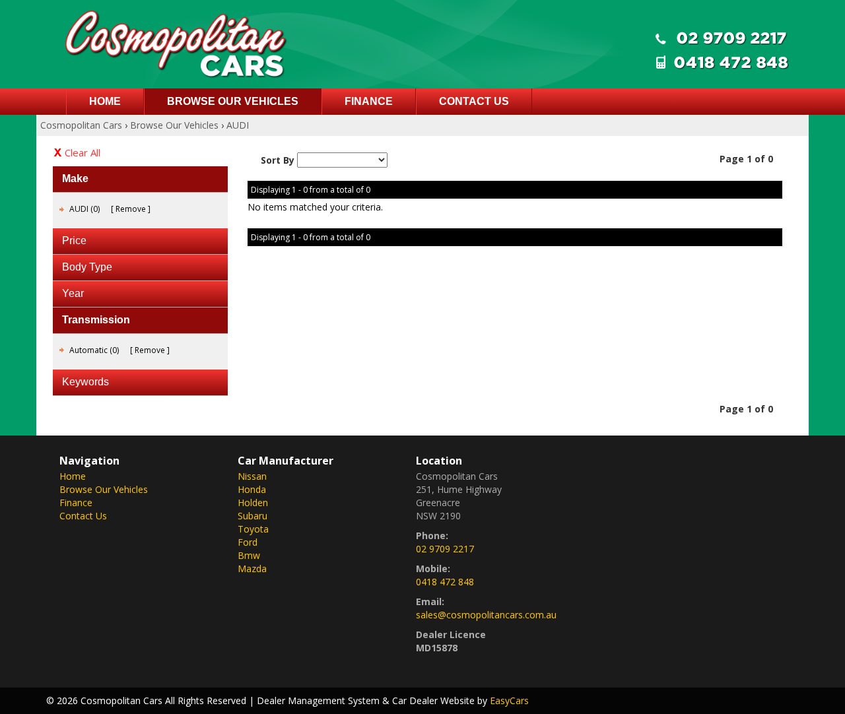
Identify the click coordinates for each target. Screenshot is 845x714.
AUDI (237, 125)
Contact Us (474, 101)
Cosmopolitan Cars (81, 125)
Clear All (82, 152)
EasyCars (509, 700)
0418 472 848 (445, 581)
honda (252, 489)
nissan (252, 476)
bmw (249, 555)
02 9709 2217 (445, 548)
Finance (369, 101)
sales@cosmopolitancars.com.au (486, 614)
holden (253, 502)
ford (247, 542)
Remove (131, 208)
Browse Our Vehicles (232, 101)
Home (105, 101)
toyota (253, 529)
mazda (252, 568)
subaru (252, 515)
